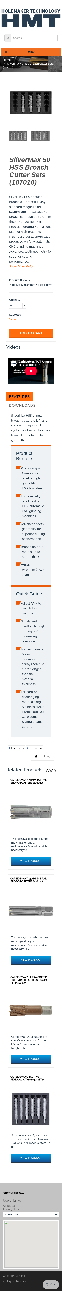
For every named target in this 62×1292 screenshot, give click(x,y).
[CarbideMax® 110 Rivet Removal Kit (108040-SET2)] (31, 1109)
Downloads (22, 405)
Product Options (19, 280)
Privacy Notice (12, 1209)
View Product (31, 861)
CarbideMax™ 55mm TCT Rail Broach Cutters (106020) (28, 880)
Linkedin (36, 748)
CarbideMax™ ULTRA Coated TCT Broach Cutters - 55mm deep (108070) (28, 980)
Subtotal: (15, 314)
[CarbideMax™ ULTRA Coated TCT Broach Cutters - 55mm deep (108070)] (31, 1010)
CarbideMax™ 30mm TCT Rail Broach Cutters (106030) (28, 781)
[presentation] (18, 135)
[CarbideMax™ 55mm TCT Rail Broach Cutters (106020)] (31, 911)
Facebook (17, 748)
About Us (9, 1205)
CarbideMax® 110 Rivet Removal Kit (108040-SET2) (27, 1078)
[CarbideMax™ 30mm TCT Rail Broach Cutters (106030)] (31, 812)
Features (19, 397)
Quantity (14, 299)
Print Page (45, 756)
